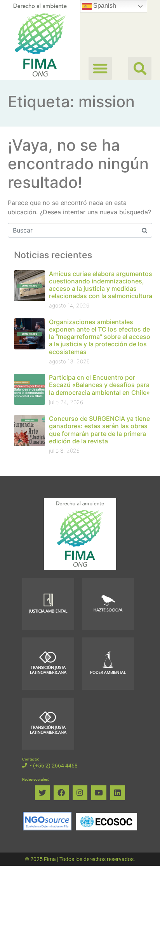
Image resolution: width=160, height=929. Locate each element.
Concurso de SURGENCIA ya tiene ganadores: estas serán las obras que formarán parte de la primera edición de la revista (99, 430)
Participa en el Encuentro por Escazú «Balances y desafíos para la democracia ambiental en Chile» (99, 384)
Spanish (104, 5)
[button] (139, 68)
